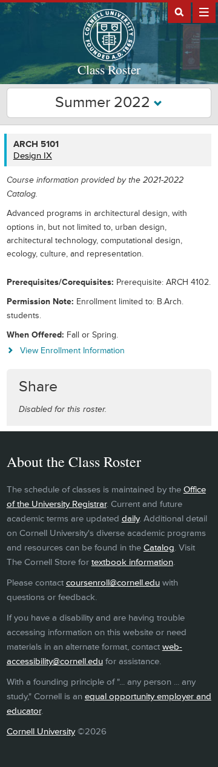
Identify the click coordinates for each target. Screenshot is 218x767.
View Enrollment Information (72, 350)
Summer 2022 (104, 102)
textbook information (132, 562)
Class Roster (109, 69)
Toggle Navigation (204, 11)
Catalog (159, 547)
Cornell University (41, 731)
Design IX (32, 156)
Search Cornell (179, 11)
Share (38, 387)
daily (130, 518)
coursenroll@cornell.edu (113, 583)
